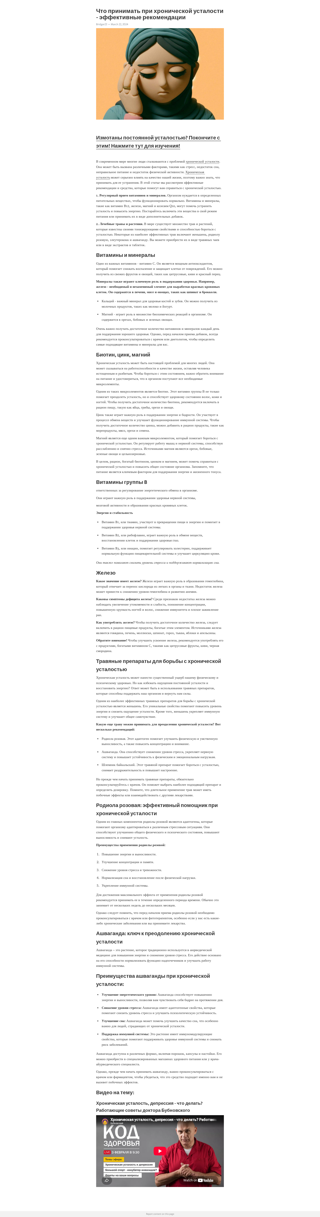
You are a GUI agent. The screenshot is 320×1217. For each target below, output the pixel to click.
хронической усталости (202, 161)
